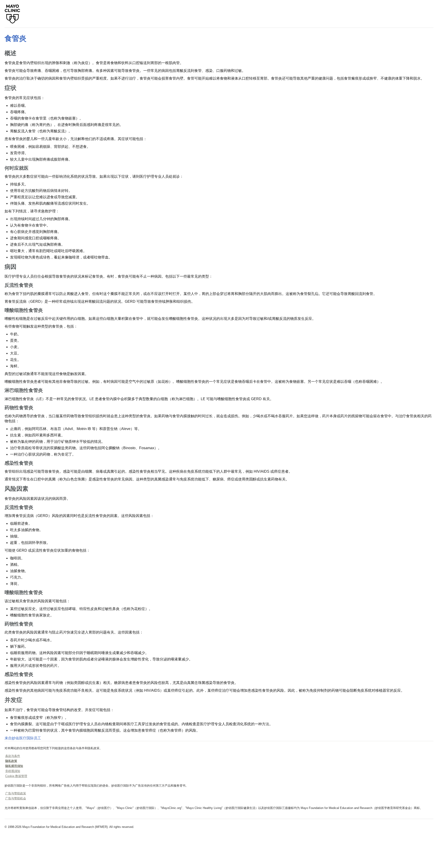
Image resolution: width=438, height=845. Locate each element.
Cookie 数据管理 (16, 776)
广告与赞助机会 (15, 798)
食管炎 (15, 38)
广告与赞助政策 (15, 793)
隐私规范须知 (14, 766)
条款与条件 (12, 756)
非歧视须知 (12, 771)
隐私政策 (11, 761)
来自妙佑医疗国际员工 (23, 738)
